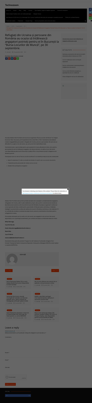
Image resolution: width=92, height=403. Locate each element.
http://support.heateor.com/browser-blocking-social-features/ (37, 193)
